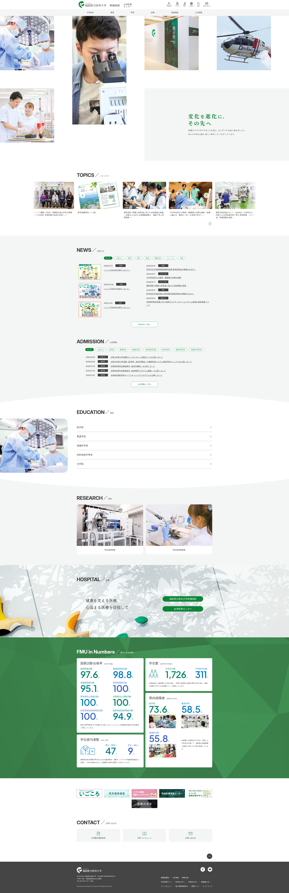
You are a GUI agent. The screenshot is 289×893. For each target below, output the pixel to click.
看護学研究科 (180, 350)
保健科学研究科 (196, 350)
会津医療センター (183, 609)
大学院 (80, 464)
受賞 (147, 258)
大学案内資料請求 (98, 838)
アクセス (177, 6)
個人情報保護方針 (181, 886)
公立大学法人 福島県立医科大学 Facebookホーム (202, 869)
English (191, 6)
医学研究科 (166, 350)
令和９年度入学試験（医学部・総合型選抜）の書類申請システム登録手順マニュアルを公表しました (151, 362)
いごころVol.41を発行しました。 (117, 289)
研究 (132, 12)
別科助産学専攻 (150, 350)
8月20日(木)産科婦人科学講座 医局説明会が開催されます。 (170, 294)
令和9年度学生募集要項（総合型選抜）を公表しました (133, 366)
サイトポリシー (166, 886)
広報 (181, 258)
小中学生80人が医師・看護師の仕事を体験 (163, 277)
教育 (112, 12)
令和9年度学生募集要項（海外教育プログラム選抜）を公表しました (138, 371)
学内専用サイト (166, 882)
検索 (198, 6)
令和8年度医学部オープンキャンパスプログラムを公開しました (136, 375)
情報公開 (185, 878)
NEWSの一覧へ (144, 324)
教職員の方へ (206, 882)
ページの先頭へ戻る (209, 856)
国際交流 (158, 258)
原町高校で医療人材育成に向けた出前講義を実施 (166, 285)
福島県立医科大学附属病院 (182, 599)
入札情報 (175, 878)
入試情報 (198, 12)
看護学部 (123, 350)
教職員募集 (165, 878)
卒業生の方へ (193, 882)
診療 (153, 12)
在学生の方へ (180, 882)
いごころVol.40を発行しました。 (117, 307)
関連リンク (195, 886)
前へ (82, 195)
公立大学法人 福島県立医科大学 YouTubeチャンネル (210, 869)
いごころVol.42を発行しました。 (117, 270)
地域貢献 (174, 12)
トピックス (170, 258)
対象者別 (169, 6)
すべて (108, 258)
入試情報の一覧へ (144, 384)
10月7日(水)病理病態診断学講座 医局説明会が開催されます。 (171, 269)
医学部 (112, 350)
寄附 (184, 6)
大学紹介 (90, 12)
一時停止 (210, 223)
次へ (206, 195)
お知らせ (119, 258)
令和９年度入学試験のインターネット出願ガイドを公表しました (137, 357)
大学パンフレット (144, 838)
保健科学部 (136, 350)
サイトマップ (207, 886)
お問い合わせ (206, 6)
